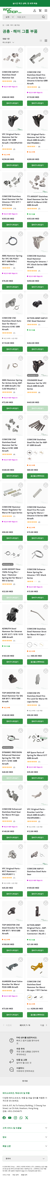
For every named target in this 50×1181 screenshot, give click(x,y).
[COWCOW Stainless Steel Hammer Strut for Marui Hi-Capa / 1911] (37, 614)
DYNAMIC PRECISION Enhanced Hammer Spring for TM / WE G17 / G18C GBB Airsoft (12, 758)
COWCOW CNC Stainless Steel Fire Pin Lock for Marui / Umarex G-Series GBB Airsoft (37, 78)
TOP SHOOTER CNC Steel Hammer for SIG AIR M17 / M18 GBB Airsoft (12, 697)
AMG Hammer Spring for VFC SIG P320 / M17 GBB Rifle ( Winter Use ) (12, 260)
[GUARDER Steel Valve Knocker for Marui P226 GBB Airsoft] (12, 967)
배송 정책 (16, 1175)
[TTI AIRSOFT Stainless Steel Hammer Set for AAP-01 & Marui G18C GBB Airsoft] (37, 182)
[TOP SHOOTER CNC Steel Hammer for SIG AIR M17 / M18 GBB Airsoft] (12, 679)
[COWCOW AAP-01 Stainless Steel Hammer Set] (12, 58)
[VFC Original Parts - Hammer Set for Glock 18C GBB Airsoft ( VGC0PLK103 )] (12, 120)
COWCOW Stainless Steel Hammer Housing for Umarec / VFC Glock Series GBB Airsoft (37, 262)
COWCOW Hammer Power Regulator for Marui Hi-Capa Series (12, 510)
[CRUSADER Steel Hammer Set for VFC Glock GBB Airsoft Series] (37, 366)
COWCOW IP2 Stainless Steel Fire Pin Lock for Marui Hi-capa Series (37, 697)
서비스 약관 (6, 1175)
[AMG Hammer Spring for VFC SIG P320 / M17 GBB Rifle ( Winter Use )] (12, 242)
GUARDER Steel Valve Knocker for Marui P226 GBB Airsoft (12, 984)
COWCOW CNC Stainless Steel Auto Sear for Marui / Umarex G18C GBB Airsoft (11, 324)
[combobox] (25, 17)
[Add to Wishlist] (20, 50)
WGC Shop (11, 1167)
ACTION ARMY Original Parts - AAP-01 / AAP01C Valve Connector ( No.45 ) (36, 929)
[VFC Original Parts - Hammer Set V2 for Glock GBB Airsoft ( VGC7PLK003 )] (37, 120)
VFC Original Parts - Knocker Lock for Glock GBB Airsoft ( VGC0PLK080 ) (36, 813)
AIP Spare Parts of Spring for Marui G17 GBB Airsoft (37, 755)
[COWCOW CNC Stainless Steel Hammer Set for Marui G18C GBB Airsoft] (12, 425)
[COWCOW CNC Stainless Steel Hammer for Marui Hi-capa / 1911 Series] (37, 967)
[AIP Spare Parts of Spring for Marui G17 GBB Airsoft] (37, 738)
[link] (10, 1025)
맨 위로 (25, 1081)
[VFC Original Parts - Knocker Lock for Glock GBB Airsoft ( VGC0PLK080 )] (37, 795)
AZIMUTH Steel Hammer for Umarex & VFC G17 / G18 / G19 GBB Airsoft (12, 632)
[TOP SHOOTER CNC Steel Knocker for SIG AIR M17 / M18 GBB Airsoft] (12, 911)
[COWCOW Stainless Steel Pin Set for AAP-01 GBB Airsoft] (37, 425)
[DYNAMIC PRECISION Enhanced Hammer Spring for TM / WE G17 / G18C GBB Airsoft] (12, 738)
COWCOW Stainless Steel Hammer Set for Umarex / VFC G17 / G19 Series (12, 200)
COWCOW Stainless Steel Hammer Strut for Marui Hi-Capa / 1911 (36, 633)
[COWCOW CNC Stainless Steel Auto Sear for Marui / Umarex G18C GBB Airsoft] (12, 304)
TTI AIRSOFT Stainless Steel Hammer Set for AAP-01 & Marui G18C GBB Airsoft (37, 200)
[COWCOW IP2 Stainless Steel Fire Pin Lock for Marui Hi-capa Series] (37, 679)
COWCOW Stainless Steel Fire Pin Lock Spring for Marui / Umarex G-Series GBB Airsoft (37, 513)
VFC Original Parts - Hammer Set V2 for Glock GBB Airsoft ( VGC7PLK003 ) (36, 138)
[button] (40, 10)
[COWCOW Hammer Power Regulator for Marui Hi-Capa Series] (12, 493)
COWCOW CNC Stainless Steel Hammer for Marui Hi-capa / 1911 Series (37, 985)
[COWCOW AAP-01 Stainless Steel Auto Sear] (37, 854)
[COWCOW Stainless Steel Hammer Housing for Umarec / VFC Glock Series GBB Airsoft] (37, 242)
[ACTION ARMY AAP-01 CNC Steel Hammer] (37, 304)
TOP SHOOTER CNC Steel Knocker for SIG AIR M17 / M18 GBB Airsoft (12, 929)
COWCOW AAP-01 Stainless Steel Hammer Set (10, 75)
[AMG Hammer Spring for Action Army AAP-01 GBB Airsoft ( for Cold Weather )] (12, 366)
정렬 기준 (6, 39)
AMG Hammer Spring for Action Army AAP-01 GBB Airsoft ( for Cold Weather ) (12, 384)
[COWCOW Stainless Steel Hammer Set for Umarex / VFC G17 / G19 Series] (12, 182)
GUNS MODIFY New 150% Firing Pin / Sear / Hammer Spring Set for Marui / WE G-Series (12, 575)
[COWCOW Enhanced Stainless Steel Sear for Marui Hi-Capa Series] (12, 795)
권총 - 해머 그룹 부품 (13, 25)
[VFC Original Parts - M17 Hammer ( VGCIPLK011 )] (12, 854)
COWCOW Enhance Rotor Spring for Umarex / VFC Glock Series (36, 573)
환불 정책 (24, 1175)
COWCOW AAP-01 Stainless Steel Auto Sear (36, 871)
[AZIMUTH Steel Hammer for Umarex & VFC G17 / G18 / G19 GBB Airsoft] (12, 614)
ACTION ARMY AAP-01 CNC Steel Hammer (37, 319)
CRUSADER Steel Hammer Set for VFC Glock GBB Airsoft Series (37, 384)
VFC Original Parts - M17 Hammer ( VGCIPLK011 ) (11, 871)
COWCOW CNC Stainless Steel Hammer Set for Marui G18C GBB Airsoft (10, 445)
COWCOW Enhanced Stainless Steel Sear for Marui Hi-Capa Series (12, 813)
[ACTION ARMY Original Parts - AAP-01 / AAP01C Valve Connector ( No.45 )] (37, 911)
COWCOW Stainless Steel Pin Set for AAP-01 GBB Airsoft (37, 442)
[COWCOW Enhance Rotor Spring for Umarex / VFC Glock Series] (37, 555)
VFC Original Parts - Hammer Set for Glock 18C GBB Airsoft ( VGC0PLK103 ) (12, 140)
